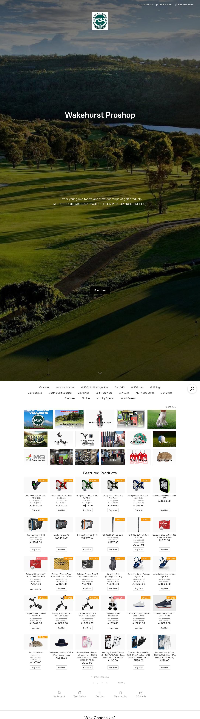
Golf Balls (124, 392)
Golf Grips (83, 392)
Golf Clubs (166, 392)
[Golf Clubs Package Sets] (100, 415)
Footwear (70, 398)
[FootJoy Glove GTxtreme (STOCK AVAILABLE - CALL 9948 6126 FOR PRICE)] (113, 642)
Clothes (86, 398)
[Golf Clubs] (61, 452)
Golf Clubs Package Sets (94, 387)
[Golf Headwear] (138, 434)
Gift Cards (141, 696)
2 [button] (97, 682)
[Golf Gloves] (161, 415)
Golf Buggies (35, 392)
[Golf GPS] (131, 415)
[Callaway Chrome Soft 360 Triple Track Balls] (164, 524)
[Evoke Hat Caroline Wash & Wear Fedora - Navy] (61, 642)
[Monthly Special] (138, 452)
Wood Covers (128, 398)
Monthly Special (105, 398)
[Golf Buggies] (61, 434)
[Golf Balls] (164, 434)
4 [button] (106, 682)
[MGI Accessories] (35, 452)
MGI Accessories (145, 392)
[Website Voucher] (69, 415)
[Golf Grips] (113, 434)
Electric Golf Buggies (59, 392)
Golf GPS (120, 387)
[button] (122, 682)
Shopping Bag (120, 696)
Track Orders (79, 696)
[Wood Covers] (164, 452)
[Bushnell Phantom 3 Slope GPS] (164, 485)
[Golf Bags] (35, 434)
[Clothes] (113, 452)
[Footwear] (87, 452)
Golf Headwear (104, 392)
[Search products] (192, 388)
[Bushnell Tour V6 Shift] (87, 524)
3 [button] (102, 682)
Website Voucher (65, 387)
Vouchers (44, 387)
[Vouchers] (38, 415)
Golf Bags (155, 387)
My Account (59, 696)
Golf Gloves (137, 387)
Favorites (100, 696)
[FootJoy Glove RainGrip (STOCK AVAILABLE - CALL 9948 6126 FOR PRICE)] (138, 642)
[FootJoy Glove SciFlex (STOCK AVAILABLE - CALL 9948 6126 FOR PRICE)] (164, 642)
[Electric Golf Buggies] (87, 434)
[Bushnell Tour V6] (61, 524)
